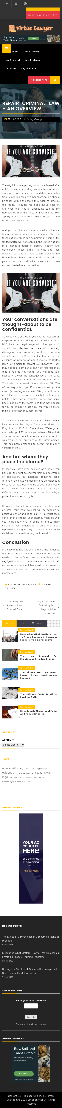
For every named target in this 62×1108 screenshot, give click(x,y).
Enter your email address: (31, 1000)
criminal (10, 588)
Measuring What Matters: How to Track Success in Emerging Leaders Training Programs (38, 637)
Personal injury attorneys (12, 782)
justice (38, 772)
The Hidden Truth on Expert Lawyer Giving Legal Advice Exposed (38, 675)
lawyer (47, 772)
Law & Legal (12, 51)
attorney (17, 768)
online (41, 777)
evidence (8, 772)
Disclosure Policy (32, 1095)
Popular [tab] (9, 623)
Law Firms (10, 68)
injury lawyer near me (24, 773)
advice (6, 768)
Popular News (40, 80)
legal (5, 777)
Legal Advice (28, 68)
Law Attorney (31, 51)
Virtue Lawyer (38, 1024)
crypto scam (42, 769)
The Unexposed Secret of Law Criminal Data (15, 605)
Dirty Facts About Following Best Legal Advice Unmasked (46, 607)
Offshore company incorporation (23, 777)
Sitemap (49, 1095)
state (27, 781)
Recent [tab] (23, 623)
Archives (8, 740)
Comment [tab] (38, 623)
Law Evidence (33, 60)
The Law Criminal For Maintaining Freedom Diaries (38, 657)
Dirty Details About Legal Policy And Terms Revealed (38, 712)
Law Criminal (12, 60)
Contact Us (14, 1095)
